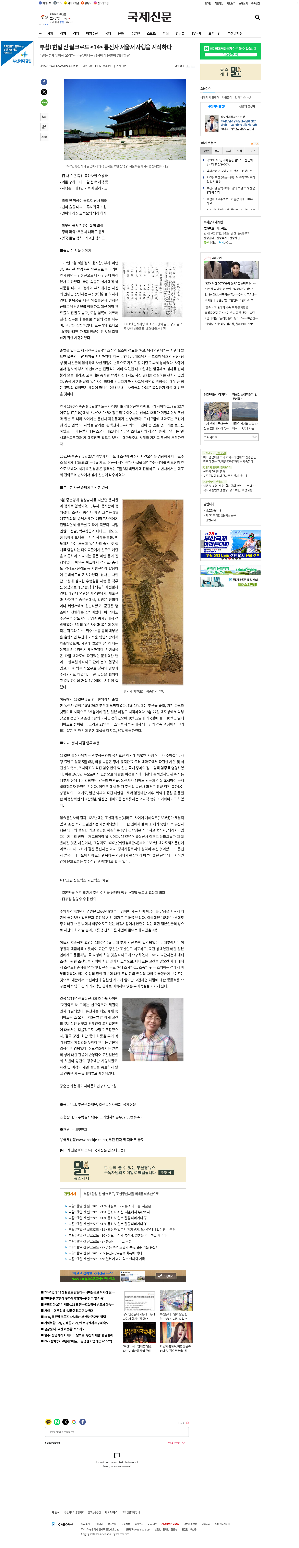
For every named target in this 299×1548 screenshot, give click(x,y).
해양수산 (92, 33)
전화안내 (98, 1524)
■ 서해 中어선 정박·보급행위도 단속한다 (67, 1310)
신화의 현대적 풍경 (214, 471)
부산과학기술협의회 (74, 1512)
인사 (206, 233)
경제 (76, 33)
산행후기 (222, 238)
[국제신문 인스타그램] (109, 1149)
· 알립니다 (210, 520)
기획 (166, 33)
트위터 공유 (44, 92)
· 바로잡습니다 (212, 510)
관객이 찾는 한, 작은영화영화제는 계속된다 (228, 461)
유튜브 (88, 3)
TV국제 (197, 33)
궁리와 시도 (214, 453)
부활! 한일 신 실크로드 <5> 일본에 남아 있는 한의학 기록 (107, 1258)
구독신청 (255, 3)
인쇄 (44, 117)
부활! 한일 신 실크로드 (99, 1193)
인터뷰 (180, 33)
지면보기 (231, 3)
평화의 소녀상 (243, 97)
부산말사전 (234, 33)
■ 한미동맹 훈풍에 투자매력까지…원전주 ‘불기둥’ (72, 1298)
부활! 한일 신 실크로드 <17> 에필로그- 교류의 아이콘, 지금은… (111, 1205)
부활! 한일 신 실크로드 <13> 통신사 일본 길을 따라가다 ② (108, 1217)
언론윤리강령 (190, 1524)
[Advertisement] (153, 198)
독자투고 (139, 1524)
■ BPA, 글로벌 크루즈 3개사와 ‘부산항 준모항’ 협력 (73, 1316)
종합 (206, 151)
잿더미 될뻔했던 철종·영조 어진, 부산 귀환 (228, 490)
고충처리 (206, 1524)
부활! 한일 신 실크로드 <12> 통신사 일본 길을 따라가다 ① (108, 1223)
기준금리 (227, 97)
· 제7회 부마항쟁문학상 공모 (220, 515)
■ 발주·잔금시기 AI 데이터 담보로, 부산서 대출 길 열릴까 (77, 1335)
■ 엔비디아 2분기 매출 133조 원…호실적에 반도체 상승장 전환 (80, 1304)
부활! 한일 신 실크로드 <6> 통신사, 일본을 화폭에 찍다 (105, 1253)
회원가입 (219, 3)
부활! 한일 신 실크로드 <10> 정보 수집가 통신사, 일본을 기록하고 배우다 (117, 1235)
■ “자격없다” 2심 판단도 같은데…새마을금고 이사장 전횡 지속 (81, 1292)
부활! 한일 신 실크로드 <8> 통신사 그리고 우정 (100, 1241)
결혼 (226, 233)
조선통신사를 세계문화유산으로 (137, 1193)
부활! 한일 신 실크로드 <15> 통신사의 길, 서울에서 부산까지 (109, 1211)
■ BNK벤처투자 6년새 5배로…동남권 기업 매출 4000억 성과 (79, 1341)
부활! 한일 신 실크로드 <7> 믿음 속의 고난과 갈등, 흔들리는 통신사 (114, 1247)
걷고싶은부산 (94, 1512)
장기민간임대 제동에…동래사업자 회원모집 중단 (139, 1316)
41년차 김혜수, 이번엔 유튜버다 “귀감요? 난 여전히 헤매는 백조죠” (175, 1350)
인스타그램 (102, 3)
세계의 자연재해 (209, 97)
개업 (219, 233)
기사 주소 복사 (44, 127)
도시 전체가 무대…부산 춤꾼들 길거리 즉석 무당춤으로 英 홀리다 (216, 428)
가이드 (210, 242)
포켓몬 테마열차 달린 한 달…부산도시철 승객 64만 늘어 (175, 1318)
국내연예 (213, 258)
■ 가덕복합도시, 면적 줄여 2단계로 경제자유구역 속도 (75, 1323)
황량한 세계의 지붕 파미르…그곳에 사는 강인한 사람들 (244, 428)
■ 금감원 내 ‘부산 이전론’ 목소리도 (63, 1329)
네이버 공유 (44, 102)
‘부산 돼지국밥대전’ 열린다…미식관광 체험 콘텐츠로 (138, 1350)
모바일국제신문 (222, 1524)
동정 (240, 233)
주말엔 (135, 33)
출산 (233, 233)
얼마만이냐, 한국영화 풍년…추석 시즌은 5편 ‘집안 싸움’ (237, 294)
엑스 (59, 3)
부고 (247, 233)
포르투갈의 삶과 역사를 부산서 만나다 (225, 476)
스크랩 (44, 137)
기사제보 (152, 1524)
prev (203, 544)
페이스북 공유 (44, 82)
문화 (121, 33)
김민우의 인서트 (216, 467)
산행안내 (209, 238)
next (259, 544)
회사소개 (85, 1524)
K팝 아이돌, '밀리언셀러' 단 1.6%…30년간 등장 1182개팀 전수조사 (244, 318)
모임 (213, 233)
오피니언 (214, 33)
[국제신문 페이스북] (77, 1149)
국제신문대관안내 (131, 1512)
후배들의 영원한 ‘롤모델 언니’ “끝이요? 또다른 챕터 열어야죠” (241, 300)
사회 (50, 33)
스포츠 (151, 33)
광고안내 (112, 1524)
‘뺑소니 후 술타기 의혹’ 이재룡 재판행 (226, 307)
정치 (63, 33)
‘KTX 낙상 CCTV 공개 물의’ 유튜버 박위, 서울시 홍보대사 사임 (241, 283)
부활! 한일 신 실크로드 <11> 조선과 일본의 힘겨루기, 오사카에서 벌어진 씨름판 (122, 1229)
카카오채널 (73, 3)
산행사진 (234, 238)
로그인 (208, 3)
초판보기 (243, 3)
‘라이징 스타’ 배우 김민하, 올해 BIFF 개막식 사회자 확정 (237, 324)
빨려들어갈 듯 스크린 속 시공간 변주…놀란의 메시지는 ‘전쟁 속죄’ (243, 313)
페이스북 (47, 3)
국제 (108, 33)
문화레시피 (214, 481)
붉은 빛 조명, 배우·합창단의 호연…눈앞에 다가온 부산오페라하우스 (242, 486)
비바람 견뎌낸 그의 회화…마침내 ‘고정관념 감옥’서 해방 (235, 457)
